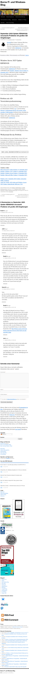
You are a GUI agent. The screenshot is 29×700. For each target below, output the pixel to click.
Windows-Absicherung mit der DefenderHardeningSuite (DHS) (16, 639)
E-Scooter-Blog (3, 454)
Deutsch (4, 434)
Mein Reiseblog (3, 451)
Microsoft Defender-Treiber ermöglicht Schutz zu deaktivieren (16, 640)
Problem (13, 187)
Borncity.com (2, 443)
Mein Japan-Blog (3, 452)
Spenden (3, 22)
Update (23, 187)
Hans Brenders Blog (5, 582)
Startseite (3, 16)
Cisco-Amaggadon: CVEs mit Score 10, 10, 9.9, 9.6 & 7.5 (18, 632)
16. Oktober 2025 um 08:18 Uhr (6, 212)
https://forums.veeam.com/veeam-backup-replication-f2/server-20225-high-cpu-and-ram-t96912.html (15, 330)
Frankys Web (4, 593)
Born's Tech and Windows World (6, 446)
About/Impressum (10, 16)
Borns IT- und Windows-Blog (13, 3)
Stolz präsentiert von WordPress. (8, 672)
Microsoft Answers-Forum (17, 627)
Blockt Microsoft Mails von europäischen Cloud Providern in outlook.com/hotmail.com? (22, 29)
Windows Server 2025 (12, 190)
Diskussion (14, 19)
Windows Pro (4, 579)
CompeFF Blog (4, 588)
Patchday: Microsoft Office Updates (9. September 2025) (13, 175)
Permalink (11, 191)
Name (1, 389)
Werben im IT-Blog (22, 19)
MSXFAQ (3, 587)
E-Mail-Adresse (3, 394)
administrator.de (4, 586)
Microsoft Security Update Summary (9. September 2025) (14, 169)
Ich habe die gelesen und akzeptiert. (14, 399)
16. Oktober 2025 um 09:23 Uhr (8, 230)
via (15, 108)
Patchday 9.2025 (17, 189)
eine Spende (18, 429)
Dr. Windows (4, 591)
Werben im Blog (3, 494)
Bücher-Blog (2, 448)
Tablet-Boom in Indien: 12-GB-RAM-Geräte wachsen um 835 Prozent (12, 485)
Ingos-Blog (4, 583)
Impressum (2, 491)
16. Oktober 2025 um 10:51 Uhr (9, 258)
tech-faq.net (4, 584)
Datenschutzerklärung (20, 16)
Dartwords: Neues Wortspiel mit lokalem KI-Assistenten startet (11, 475)
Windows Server (3, 189)
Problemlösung (18, 187)
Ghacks (3, 580)
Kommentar (3, 372)
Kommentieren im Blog (6, 19)
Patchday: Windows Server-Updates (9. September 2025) (13, 173)
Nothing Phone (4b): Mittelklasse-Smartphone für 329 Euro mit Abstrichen (13, 469)
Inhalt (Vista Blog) (10, 22)
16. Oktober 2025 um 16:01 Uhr (9, 307)
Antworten (2, 225)
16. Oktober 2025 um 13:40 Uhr (8, 289)
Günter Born (18, 39)
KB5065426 (18, 48)
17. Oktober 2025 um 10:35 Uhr (9, 340)
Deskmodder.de (4, 590)
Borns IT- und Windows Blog (5, 444)
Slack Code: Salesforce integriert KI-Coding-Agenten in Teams (11, 480)
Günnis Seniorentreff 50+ (4, 450)
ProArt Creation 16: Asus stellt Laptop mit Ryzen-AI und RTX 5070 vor (13, 464)
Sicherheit (2, 190)
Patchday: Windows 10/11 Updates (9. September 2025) (13, 171)
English (9, 42)
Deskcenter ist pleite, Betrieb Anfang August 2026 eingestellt (15, 666)
